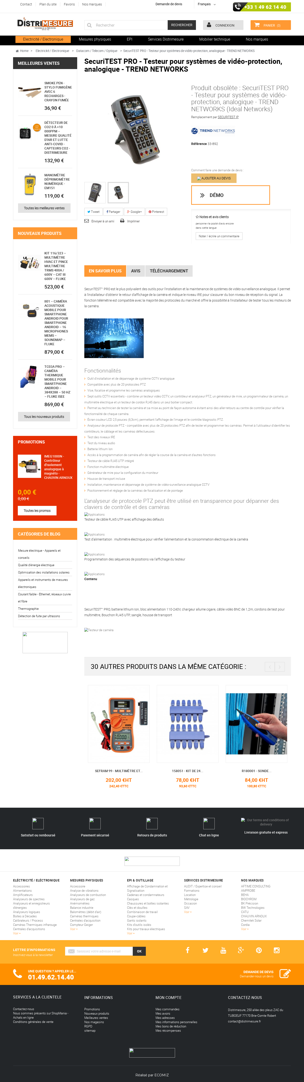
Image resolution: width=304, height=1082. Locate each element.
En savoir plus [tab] (105, 271)
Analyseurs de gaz (82, 899)
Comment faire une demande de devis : (217, 170)
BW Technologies (253, 907)
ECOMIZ (161, 1075)
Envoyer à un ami (102, 221)
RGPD (88, 1026)
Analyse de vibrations (84, 890)
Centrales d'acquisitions (29, 929)
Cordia (245, 925)
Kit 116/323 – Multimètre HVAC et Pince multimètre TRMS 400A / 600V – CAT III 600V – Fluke (56, 266)
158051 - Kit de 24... (187, 771)
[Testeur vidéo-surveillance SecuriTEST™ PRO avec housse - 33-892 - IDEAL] (95, 192)
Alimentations (22, 890)
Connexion (224, 25)
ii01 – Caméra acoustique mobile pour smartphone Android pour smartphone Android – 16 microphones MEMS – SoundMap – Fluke (56, 322)
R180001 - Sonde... (256, 771)
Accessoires (21, 886)
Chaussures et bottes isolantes (148, 903)
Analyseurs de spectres (29, 899)
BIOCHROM (248, 899)
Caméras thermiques (84, 916)
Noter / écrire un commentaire (219, 236)
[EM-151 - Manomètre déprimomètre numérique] (29, 184)
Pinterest (157, 212)
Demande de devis (169, 4)
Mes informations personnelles (176, 1022)
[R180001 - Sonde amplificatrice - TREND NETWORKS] (256, 723)
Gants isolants (137, 920)
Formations (192, 890)
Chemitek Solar (251, 920)
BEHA (245, 895)
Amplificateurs (23, 895)
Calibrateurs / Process (28, 920)
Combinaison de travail (142, 912)
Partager (114, 212)
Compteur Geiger (81, 925)
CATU (245, 912)
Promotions (31, 442)
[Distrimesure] (45, 24)
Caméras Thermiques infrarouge (35, 925)
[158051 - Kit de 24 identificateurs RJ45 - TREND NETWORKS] (187, 723)
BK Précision (249, 903)
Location (190, 895)
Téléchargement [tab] (169, 271)
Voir (16, 933)
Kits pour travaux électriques (146, 929)
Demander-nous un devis (257, 976)
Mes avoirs (163, 1013)
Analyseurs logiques (26, 912)
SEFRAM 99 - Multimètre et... (119, 771)
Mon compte (168, 997)
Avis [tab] (135, 271)
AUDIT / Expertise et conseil (203, 886)
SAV (187, 907)
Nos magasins (94, 1022)
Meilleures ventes (39, 63)
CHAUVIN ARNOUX (254, 916)
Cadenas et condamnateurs (145, 895)
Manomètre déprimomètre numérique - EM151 (57, 181)
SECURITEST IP (228, 117)
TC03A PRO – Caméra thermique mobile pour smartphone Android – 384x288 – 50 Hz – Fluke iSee (57, 381)
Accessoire (77, 886)
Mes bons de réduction (171, 1026)
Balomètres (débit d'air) (85, 912)
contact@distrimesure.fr (244, 1021)
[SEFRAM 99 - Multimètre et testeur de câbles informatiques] (118, 723)
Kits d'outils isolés (139, 925)
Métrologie (191, 899)
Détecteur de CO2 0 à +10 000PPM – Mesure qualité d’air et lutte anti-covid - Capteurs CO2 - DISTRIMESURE (57, 137)
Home (24, 50)
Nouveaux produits (40, 233)
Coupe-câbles (136, 916)
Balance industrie (81, 907)
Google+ (136, 212)
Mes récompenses (168, 1030)
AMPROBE (248, 890)
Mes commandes (168, 1009)
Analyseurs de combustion (88, 895)
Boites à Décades (25, 916)
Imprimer (133, 221)
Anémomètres (80, 903)
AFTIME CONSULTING (256, 886)
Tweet (95, 212)
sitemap (89, 1030)
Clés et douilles (137, 907)
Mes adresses (165, 1018)
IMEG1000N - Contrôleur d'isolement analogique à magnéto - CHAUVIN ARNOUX (58, 467)
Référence (199, 144)
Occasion (190, 903)
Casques (133, 899)
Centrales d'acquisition (85, 920)
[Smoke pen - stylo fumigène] (29, 92)
